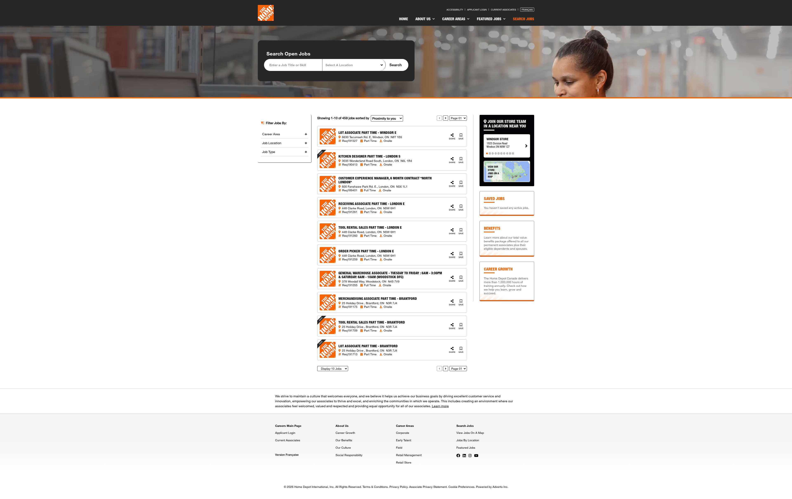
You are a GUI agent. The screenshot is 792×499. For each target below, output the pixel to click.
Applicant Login (477, 9)
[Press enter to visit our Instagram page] (470, 455)
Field (399, 447)
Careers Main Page (288, 425)
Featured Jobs (489, 18)
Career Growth (345, 432)
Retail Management (409, 455)
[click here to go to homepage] (266, 13)
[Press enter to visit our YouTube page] (476, 455)
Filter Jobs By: (276, 123)
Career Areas (454, 18)
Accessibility (455, 9)
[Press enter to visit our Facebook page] (458, 455)
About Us (423, 18)
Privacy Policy (398, 486)
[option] (507, 142)
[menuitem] (403, 19)
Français (527, 9)
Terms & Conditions (375, 486)
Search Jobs (523, 18)
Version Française (287, 454)
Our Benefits (344, 440)
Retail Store (403, 462)
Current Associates (503, 9)
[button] (353, 65)
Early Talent (403, 440)
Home (403, 18)
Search (395, 64)
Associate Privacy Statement (428, 486)
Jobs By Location (467, 440)
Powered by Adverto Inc (492, 486)
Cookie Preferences (461, 486)
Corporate (402, 432)
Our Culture (343, 447)
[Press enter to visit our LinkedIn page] (464, 455)
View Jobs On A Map (470, 432)
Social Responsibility (349, 455)
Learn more (440, 406)
